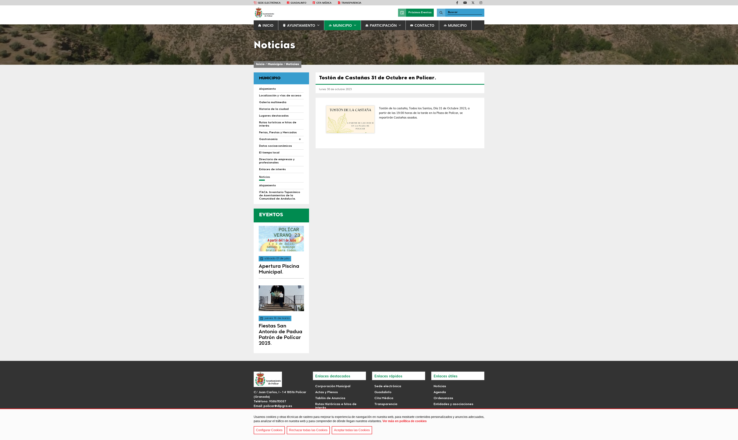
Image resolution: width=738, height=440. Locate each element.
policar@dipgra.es (277, 406)
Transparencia (351, 2)
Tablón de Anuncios (330, 398)
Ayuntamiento (301, 25)
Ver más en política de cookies (404, 421)
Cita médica (324, 2)
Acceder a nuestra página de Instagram (480, 3)
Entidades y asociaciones (453, 404)
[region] (369, 424)
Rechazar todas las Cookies (308, 430)
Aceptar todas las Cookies (352, 430)
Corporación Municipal (332, 386)
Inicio (260, 64)
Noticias (292, 64)
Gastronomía (268, 139)
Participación (383, 25)
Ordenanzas (443, 398)
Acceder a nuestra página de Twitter (473, 3)
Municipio (342, 25)
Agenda (440, 392)
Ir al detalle (281, 238)
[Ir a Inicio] (264, 12)
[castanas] (350, 119)
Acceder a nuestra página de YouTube (465, 3)
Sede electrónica (269, 2)
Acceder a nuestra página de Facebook (457, 3)
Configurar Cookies (269, 430)
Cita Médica (383, 398)
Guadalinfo (298, 2)
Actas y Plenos (326, 392)
